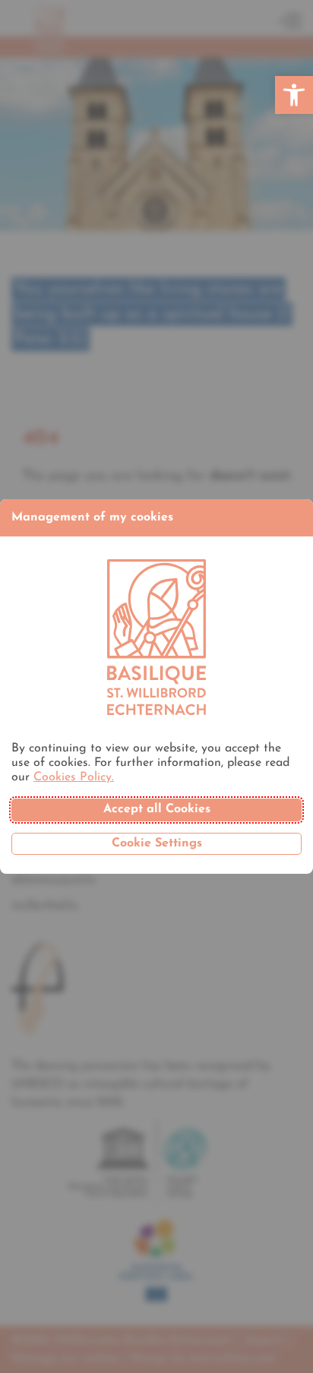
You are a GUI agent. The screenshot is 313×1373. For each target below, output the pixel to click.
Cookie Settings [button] (157, 843)
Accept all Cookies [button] (156, 809)
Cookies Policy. (73, 777)
